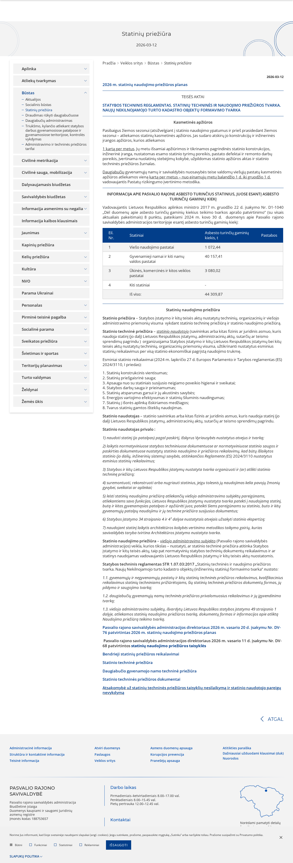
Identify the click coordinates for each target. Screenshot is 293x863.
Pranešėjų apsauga (165, 761)
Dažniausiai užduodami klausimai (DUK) (253, 753)
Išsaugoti (119, 845)
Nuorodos (231, 758)
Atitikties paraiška (237, 748)
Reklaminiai (91, 845)
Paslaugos (102, 754)
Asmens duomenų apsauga (171, 748)
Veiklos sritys (131, 63)
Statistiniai (65, 845)
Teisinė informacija (24, 761)
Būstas (153, 63)
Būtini (18, 845)
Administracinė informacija (31, 748)
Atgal (276, 719)
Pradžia (109, 63)
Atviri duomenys (107, 748)
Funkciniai (40, 845)
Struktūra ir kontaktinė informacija (37, 754)
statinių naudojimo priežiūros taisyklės (168, 645)
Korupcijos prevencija (167, 754)
